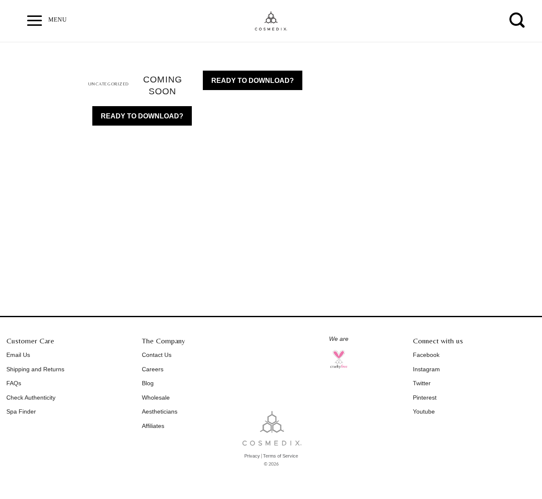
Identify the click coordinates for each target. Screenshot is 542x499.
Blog (148, 383)
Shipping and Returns (35, 369)
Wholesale (156, 397)
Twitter (422, 383)
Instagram (426, 369)
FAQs (13, 383)
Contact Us (156, 354)
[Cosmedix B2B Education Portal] (271, 20)
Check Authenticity (30, 397)
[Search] (517, 20)
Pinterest (425, 397)
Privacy (252, 455)
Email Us (18, 354)
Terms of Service (280, 455)
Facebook (426, 354)
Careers (152, 369)
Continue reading (142, 116)
